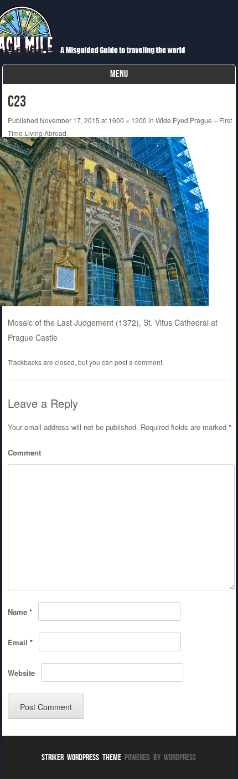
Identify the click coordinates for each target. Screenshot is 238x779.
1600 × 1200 (127, 120)
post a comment (138, 362)
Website (21, 672)
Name (20, 611)
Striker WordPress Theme (81, 757)
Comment (24, 452)
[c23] (108, 307)
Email (20, 642)
